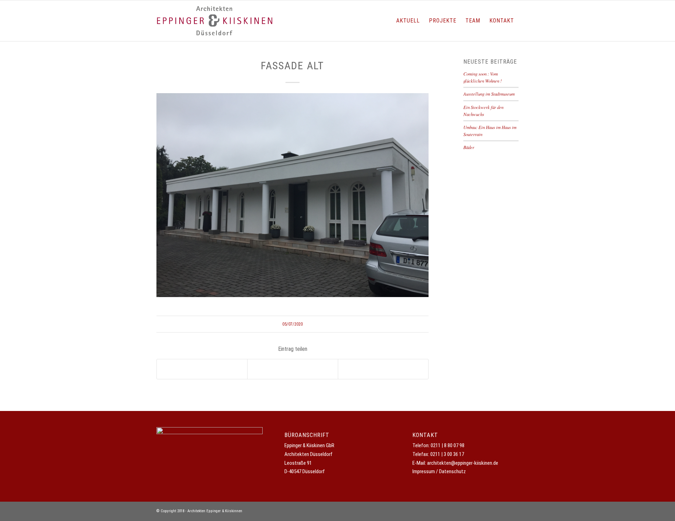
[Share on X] (202, 369)
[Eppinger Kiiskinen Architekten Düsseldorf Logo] (214, 20)
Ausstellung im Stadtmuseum (489, 94)
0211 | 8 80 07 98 (447, 445)
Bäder (468, 147)
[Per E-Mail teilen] (383, 369)
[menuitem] (408, 20)
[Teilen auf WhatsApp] (293, 369)
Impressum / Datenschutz (439, 471)
